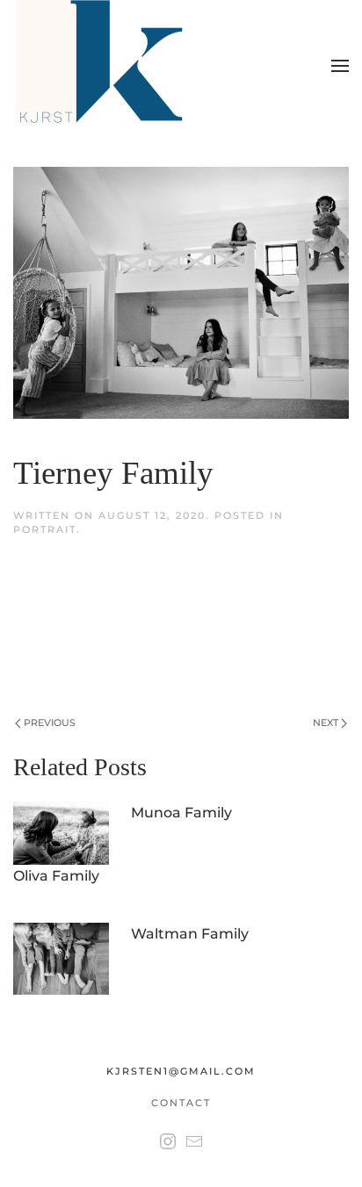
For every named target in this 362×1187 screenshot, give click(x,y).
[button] (340, 66)
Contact (181, 1103)
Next (327, 722)
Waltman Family (190, 933)
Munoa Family (181, 812)
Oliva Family (56, 875)
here (168, 668)
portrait (44, 529)
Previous (48, 722)
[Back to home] (102, 66)
